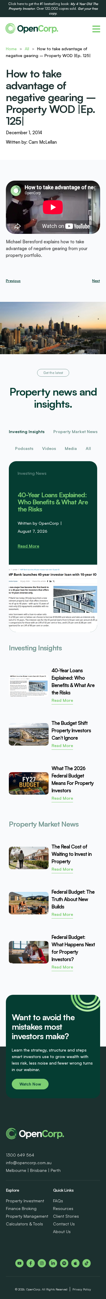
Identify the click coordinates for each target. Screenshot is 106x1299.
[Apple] (75, 1263)
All (27, 48)
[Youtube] (19, 1263)
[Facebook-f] (30, 1263)
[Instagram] (42, 1263)
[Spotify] (64, 1263)
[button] (53, 373)
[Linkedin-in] (53, 1263)
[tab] (26, 431)
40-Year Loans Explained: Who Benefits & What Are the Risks (53, 502)
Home (11, 48)
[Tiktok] (86, 1263)
